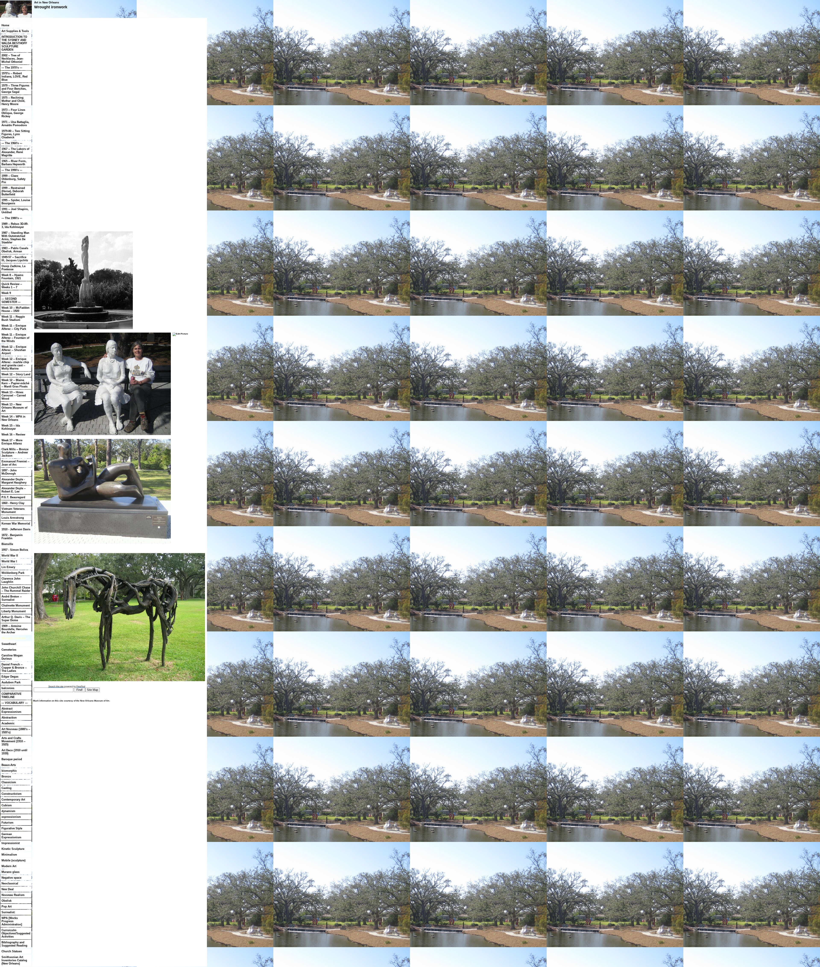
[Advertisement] (69, 72)
